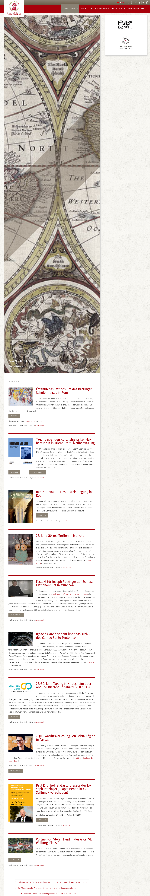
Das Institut (117, 8)
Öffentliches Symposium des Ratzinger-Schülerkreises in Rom (64, 391)
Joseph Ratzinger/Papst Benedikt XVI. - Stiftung (69, 594)
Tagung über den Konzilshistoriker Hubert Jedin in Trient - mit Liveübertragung (65, 441)
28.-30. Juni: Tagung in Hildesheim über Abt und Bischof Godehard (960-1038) (63, 685)
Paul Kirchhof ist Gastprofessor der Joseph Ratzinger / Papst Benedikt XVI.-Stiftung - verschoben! (63, 789)
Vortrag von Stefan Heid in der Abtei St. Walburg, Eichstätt (64, 841)
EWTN (41, 421)
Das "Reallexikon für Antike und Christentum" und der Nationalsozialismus (47, 888)
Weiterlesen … (16, 771)
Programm (42, 515)
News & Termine (69, 8)
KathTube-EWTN (16, 614)
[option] (118, 2)
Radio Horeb (30, 421)
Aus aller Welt (39, 425)
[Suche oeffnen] (127, 2)
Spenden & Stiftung (136, 8)
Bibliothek (85, 8)
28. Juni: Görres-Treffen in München (61, 536)
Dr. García (90, 662)
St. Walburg (15, 859)
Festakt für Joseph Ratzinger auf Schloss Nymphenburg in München (64, 583)
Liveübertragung (37, 472)
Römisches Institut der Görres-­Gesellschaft (14, 13)
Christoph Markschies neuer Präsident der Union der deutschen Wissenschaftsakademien (52, 882)
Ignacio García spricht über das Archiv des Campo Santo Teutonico (63, 636)
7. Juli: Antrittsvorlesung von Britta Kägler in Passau (65, 738)
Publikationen (101, 8)
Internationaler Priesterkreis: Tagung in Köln (64, 494)
